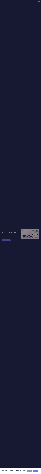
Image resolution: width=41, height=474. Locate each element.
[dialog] (20, 471)
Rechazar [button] (29, 470)
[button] (14, 472)
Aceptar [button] (36, 470)
